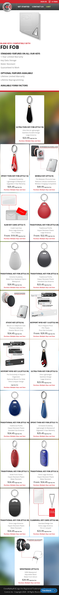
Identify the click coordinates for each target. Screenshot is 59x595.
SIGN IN (44, 2)
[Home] (7, 7)
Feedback (46, 590)
